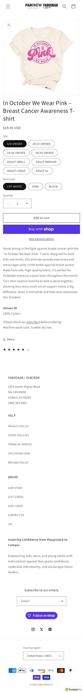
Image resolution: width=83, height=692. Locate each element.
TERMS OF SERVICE (20, 444)
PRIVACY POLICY (18, 426)
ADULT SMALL (16, 162)
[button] (8, 6)
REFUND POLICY (18, 462)
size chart (32, 322)
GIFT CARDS (15, 497)
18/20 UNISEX (44, 153)
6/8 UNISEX (14, 144)
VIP (10, 524)
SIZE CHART (15, 506)
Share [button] (11, 339)
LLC (51, 684)
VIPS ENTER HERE (19, 453)
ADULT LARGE (16, 171)
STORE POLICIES (18, 435)
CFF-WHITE (14, 186)
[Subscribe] (61, 601)
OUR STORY (15, 488)
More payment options (41, 238)
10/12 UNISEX (42, 144)
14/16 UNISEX (16, 153)
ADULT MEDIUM (46, 162)
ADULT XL (42, 171)
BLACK (53, 186)
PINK (35, 186)
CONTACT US (16, 515)
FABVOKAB (43, 684)
